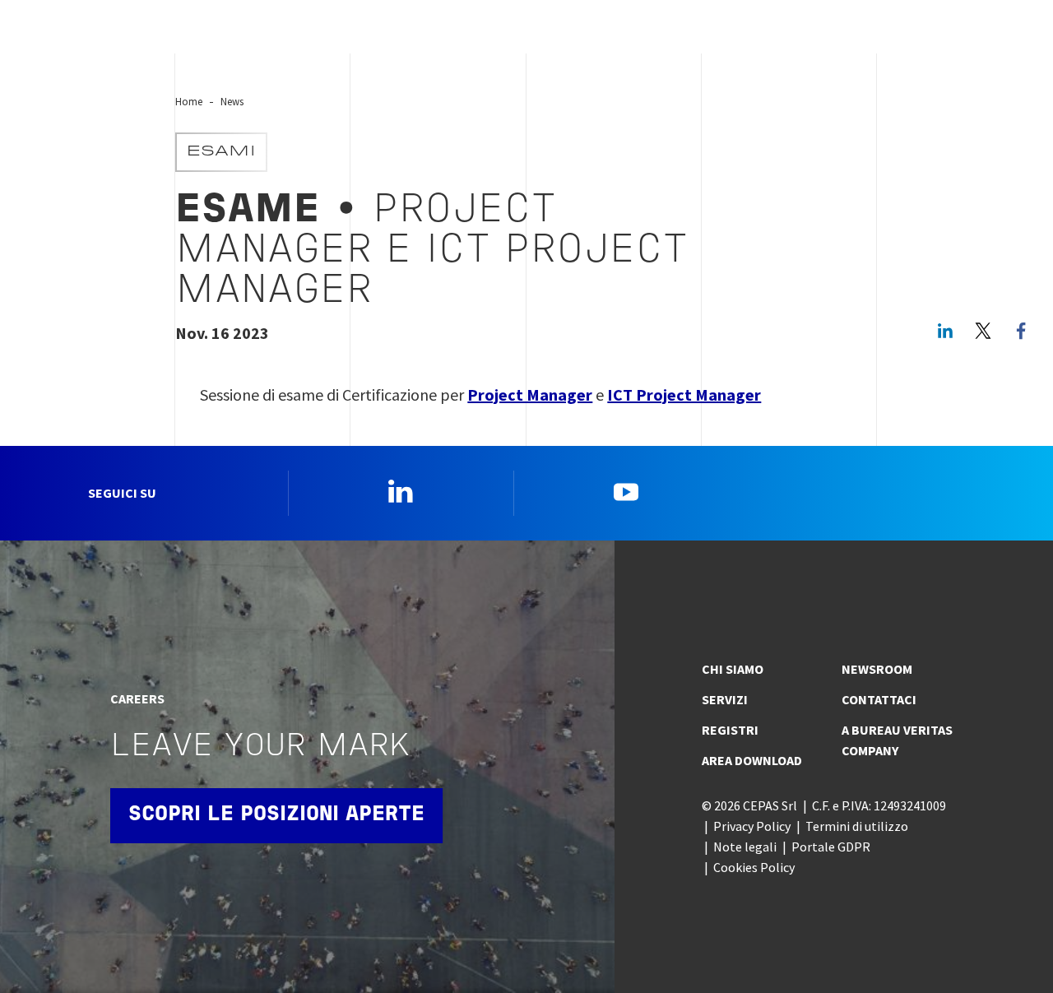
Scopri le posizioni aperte (276, 814)
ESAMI (221, 152)
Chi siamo (732, 669)
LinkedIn (945, 330)
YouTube (626, 491)
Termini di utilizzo (856, 826)
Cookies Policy (754, 867)
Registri (730, 730)
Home (188, 101)
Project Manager (529, 394)
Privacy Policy (752, 826)
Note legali (745, 846)
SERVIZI (725, 699)
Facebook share (1021, 330)
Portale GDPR (830, 846)
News (232, 101)
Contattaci (879, 699)
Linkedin (400, 491)
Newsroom (877, 669)
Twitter (983, 330)
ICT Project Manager (684, 394)
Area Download (752, 760)
